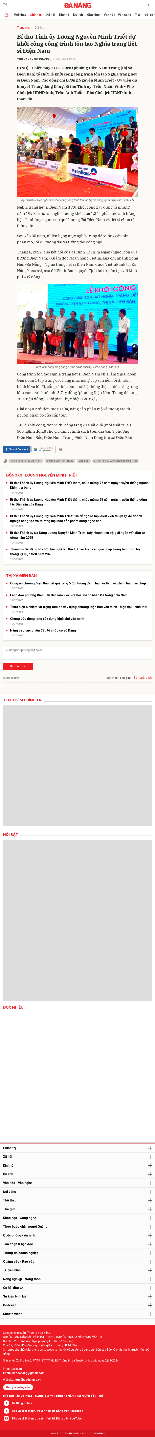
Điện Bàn (84, 460)
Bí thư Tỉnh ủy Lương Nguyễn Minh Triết (115, 460)
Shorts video (13, 1314)
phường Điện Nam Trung (60, 460)
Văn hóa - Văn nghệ (117, 14)
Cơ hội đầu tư (13, 1288)
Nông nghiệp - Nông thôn (22, 1279)
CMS (71, 1433)
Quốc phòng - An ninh (19, 1235)
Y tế (137, 14)
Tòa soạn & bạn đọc (18, 1244)
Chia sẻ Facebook (18, 449)
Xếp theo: (112, 677)
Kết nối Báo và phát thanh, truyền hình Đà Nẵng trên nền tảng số (53, 1396)
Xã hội (50, 14)
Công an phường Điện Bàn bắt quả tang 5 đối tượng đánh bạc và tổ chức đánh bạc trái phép (78, 583)
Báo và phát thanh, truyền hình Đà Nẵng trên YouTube (47, 1418)
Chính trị (36, 14)
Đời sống (9, 1192)
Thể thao (10, 1200)
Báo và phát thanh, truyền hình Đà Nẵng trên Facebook (47, 1410)
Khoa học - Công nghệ (19, 1218)
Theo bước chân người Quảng (25, 1226)
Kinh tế (64, 14)
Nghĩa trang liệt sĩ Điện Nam (25, 460)
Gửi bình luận (18, 666)
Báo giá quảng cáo (18, 1387)
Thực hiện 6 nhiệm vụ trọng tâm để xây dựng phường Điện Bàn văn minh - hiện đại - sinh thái (78, 607)
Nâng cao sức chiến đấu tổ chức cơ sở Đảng (43, 630)
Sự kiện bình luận (15, 1296)
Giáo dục (93, 14)
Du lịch (78, 14)
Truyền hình (12, 1270)
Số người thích (143, 677)
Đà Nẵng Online (22, 1403)
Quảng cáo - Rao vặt (18, 1261)
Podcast (9, 1305)
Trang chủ (23, 27)
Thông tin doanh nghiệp (21, 1253)
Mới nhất (20, 14)
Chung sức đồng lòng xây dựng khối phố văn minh (47, 619)
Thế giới (9, 1209)
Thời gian (125, 677)
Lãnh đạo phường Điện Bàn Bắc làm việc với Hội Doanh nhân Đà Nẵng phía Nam (69, 595)
